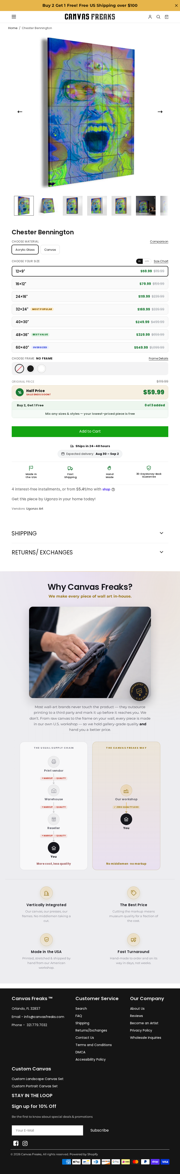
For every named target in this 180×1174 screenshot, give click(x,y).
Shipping (82, 1023)
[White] (41, 368)
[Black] (30, 368)
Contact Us (84, 1037)
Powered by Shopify (84, 1154)
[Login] (150, 16)
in (139, 261)
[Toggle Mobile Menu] (17, 17)
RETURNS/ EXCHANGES (42, 552)
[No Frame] (19, 368)
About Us (137, 1008)
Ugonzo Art (34, 508)
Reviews (136, 1015)
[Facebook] (16, 1143)
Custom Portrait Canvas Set (35, 1086)
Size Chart (161, 261)
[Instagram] (25, 1143)
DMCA (80, 1052)
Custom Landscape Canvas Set (38, 1079)
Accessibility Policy (90, 1059)
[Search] (158, 16)
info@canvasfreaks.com (44, 1016)
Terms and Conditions (93, 1045)
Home (13, 28)
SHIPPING (24, 533)
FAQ (78, 1015)
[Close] (176, 5)
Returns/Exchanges (91, 1030)
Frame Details (158, 358)
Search (81, 1008)
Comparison (159, 241)
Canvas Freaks (31, 1154)
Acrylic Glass (25, 249)
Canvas (50, 249)
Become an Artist (144, 1023)
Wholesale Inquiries (145, 1037)
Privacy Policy (141, 1030)
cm (147, 261)
